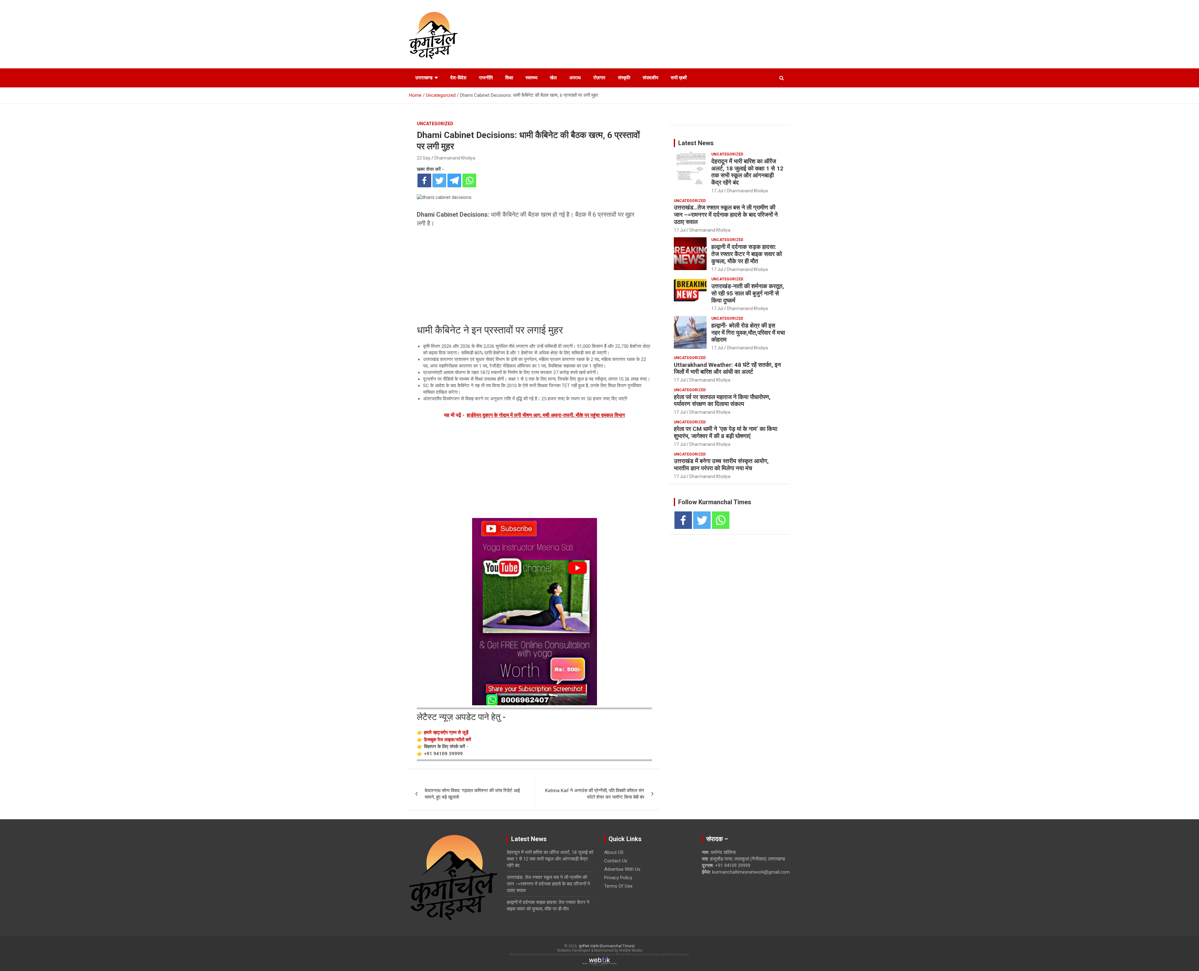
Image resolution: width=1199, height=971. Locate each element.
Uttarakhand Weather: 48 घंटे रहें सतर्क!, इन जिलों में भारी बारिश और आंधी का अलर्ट (727, 368)
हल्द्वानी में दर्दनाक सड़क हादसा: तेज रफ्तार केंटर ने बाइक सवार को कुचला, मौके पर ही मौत (746, 254)
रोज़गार (599, 78)
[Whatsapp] (469, 180)
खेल (553, 78)
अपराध (575, 78)
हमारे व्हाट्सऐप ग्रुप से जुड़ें (446, 732)
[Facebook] (424, 180)
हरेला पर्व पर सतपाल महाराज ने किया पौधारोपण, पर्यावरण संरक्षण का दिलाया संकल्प (722, 400)
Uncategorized (435, 123)
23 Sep (424, 157)
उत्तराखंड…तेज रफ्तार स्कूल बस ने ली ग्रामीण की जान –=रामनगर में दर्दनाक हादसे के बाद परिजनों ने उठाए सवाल (726, 214)
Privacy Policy (618, 877)
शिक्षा (509, 78)
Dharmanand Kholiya (454, 157)
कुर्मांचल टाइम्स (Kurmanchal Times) (607, 946)
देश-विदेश (458, 78)
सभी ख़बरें (679, 78)
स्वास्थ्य (531, 78)
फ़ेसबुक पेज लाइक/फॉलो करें (447, 739)
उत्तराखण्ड (423, 78)
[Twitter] (439, 180)
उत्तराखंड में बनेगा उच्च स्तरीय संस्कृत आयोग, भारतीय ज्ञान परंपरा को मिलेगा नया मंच (721, 464)
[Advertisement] (534, 277)
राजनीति (486, 78)
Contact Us (615, 861)
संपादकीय (650, 78)
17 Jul (717, 190)
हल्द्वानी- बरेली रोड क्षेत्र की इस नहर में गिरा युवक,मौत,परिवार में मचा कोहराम (748, 332)
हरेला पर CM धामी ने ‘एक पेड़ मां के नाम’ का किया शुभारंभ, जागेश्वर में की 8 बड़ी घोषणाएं (725, 432)
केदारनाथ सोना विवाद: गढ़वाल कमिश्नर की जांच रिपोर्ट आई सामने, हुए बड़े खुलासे (472, 794)
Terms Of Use (618, 886)
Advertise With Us (622, 869)
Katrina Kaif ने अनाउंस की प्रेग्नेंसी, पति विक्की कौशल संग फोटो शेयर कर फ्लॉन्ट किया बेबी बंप (594, 794)
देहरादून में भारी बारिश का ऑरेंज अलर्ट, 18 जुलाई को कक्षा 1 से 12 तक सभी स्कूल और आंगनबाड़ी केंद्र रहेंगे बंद (747, 172)
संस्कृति (624, 78)
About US (614, 852)
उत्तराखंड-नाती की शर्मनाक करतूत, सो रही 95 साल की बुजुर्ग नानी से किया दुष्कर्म (747, 293)
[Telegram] (454, 180)
